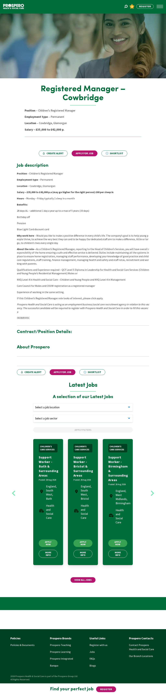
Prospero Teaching (60, 645)
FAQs (92, 658)
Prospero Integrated (61, 658)
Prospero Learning (60, 651)
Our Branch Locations (141, 656)
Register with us (98, 645)
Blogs (92, 665)
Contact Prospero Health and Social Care (141, 647)
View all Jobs (83, 579)
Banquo (54, 665)
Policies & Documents (22, 645)
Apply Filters (83, 429)
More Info (48, 553)
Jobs (92, 651)
